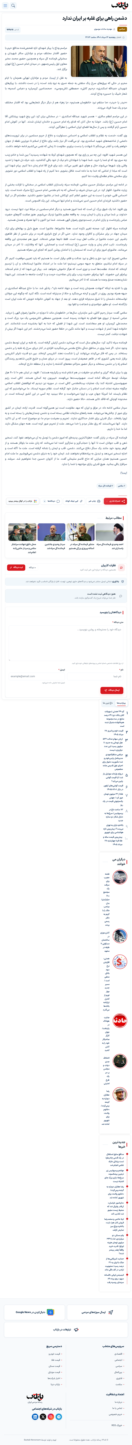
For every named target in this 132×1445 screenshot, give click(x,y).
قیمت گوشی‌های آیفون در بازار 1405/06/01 (113, 787)
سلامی (120, 485)
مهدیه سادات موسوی (103, 29)
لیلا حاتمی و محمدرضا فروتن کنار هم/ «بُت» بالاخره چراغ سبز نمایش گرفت (114, 1225)
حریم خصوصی (115, 1414)
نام (121, 669)
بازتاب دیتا (55, 1384)
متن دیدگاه (117, 622)
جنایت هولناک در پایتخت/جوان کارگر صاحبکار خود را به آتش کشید (105, 1034)
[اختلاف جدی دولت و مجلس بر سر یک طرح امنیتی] (120, 1070)
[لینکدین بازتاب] (35, 1417)
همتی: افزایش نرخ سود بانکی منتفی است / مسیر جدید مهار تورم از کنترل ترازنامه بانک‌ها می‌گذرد (106, 984)
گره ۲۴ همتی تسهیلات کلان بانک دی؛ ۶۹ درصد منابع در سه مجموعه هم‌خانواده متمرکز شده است (114, 719)
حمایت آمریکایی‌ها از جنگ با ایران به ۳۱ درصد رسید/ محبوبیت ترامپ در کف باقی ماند (114, 1264)
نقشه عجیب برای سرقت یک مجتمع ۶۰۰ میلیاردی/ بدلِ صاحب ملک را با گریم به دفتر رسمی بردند (105, 900)
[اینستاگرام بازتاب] (51, 1417)
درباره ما (118, 1402)
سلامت (119, 1384)
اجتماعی (118, 1360)
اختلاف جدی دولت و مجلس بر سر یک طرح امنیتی (106, 1070)
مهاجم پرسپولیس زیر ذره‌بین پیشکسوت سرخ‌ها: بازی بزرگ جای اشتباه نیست (114, 1176)
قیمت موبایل (54, 1372)
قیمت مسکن (54, 1366)
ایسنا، (53, 78)
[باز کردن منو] (5, 5)
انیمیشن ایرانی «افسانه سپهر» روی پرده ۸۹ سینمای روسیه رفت (114, 1279)
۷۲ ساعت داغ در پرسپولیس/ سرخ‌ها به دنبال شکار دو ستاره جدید (113, 815)
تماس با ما (117, 1408)
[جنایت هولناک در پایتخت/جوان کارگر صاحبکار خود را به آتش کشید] (120, 1032)
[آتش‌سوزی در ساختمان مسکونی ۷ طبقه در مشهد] (120, 941)
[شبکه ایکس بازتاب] (43, 1417)
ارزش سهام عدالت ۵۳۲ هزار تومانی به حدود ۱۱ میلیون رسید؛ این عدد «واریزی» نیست (113, 745)
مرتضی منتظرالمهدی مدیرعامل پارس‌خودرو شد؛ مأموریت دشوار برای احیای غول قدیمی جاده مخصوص (112, 762)
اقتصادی (118, 1354)
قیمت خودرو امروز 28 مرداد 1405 (114, 732)
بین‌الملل (118, 1372)
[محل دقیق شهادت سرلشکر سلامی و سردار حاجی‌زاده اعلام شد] (22, 532)
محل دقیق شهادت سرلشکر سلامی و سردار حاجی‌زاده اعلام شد (23, 548)
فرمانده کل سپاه (104, 485)
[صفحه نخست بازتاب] (35, 1397)
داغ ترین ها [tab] (108, 703)
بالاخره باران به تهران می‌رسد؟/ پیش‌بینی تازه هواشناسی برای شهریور (113, 829)
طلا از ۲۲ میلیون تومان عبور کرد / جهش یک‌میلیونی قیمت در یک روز (113, 800)
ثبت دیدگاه (18, 567)
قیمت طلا (55, 1360)
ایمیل (61, 669)
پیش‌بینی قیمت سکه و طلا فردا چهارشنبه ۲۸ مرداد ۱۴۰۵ (112, 841)
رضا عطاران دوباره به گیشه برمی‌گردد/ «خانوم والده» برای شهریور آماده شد (105, 1108)
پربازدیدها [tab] (121, 703)
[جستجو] (13, 5)
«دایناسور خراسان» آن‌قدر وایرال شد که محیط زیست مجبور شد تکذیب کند (115, 1208)
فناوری (119, 1378)
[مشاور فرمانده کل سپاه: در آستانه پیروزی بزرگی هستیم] (81, 532)
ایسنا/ (123, 473)
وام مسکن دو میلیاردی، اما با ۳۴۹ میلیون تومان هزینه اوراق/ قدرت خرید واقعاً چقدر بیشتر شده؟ (115, 1244)
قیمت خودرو (54, 1354)
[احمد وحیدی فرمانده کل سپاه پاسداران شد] (110, 532)
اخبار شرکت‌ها (54, 1378)
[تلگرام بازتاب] (59, 1417)
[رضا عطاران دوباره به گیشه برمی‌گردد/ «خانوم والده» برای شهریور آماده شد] (120, 1106)
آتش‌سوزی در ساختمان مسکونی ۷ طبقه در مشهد (104, 942)
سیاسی (119, 1366)
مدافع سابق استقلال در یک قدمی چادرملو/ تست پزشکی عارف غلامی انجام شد (114, 1160)
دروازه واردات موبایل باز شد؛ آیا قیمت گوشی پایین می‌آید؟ (113, 777)
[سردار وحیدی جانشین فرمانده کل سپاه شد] (52, 532)
